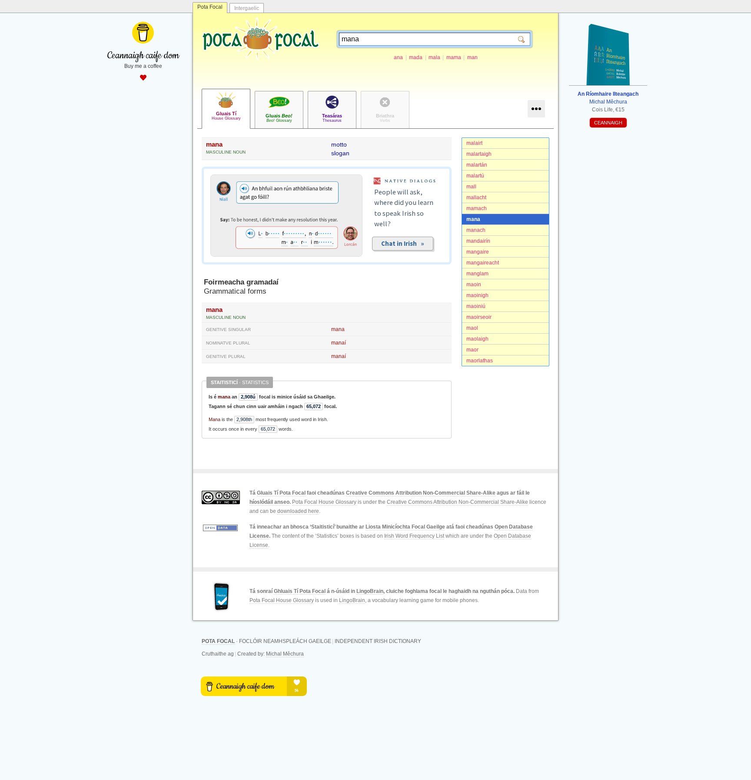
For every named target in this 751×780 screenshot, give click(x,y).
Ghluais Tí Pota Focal (300, 591)
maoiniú (475, 306)
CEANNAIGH (608, 122)
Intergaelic (246, 8)
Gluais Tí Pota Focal (281, 493)
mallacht (476, 197)
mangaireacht (482, 263)
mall (471, 187)
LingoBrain (369, 591)
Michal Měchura (285, 654)
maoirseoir (479, 317)
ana (398, 57)
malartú (475, 176)
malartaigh (479, 154)
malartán (476, 165)
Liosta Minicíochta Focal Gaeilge (405, 527)
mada (415, 57)
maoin (473, 284)
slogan (340, 153)
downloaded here (298, 511)
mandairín (478, 241)
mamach (476, 208)
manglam (477, 274)
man (472, 57)
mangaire (477, 252)
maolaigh (477, 339)
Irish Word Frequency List (414, 536)
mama (453, 57)
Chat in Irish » (402, 243)
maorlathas (479, 361)
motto (339, 144)
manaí (338, 343)
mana (473, 219)
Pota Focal (210, 7)
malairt (474, 143)
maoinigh (477, 295)
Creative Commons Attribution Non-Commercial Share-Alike (420, 493)
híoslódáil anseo (269, 502)
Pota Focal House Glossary (324, 502)
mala (434, 57)
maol (472, 328)
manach (475, 230)
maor (472, 350)
